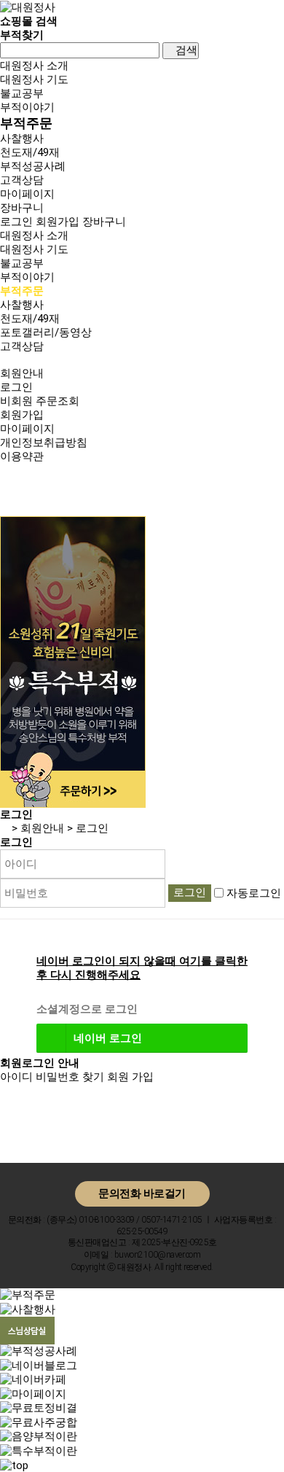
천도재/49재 (30, 152)
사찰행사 (22, 138)
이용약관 (22, 456)
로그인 (16, 221)
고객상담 (22, 180)
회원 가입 (130, 1076)
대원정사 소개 (34, 65)
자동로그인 (253, 892)
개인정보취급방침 (43, 442)
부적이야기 (27, 107)
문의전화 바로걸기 (142, 1193)
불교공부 (22, 93)
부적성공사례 (33, 166)
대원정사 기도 (34, 79)
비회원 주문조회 (39, 401)
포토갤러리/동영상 (46, 332)
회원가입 (57, 221)
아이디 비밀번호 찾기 (52, 1076)
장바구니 (104, 221)
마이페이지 (27, 428)
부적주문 (26, 123)
